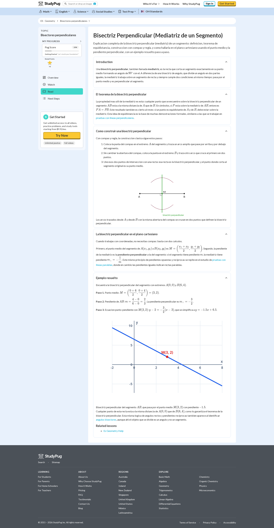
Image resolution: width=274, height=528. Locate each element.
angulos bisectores (106, 419)
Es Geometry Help (114, 430)
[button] (80, 4)
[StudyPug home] (50, 456)
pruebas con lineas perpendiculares (115, 117)
